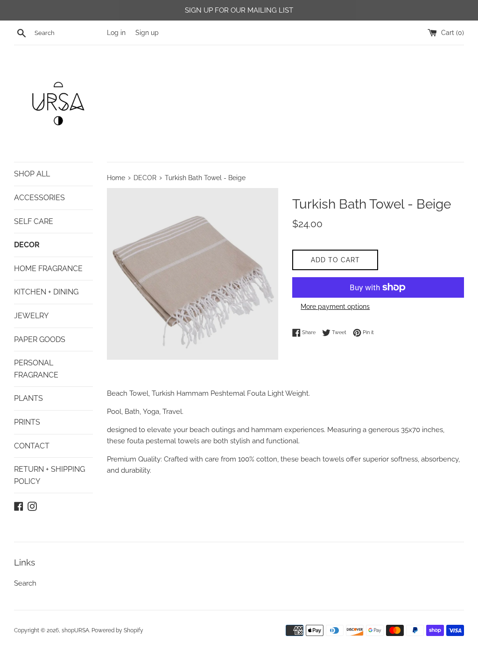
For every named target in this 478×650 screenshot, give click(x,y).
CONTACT (31, 445)
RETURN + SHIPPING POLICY (49, 475)
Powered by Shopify (117, 630)
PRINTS (27, 422)
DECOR (27, 244)
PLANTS (28, 398)
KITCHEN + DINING (46, 291)
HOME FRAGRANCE (48, 268)
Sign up (147, 32)
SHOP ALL (32, 173)
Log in (116, 32)
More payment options (335, 306)
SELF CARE (33, 221)
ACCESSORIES (39, 197)
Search (25, 583)
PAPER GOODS (39, 339)
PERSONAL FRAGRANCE (36, 368)
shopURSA (75, 630)
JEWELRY (31, 315)
